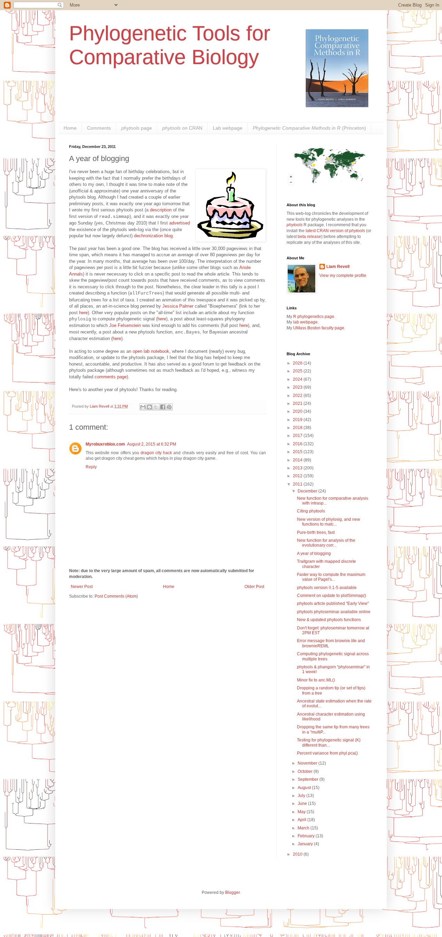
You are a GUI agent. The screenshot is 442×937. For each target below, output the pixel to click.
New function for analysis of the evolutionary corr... (326, 543)
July (302, 795)
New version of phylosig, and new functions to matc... (328, 522)
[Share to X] (156, 406)
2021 (298, 403)
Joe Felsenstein (125, 325)
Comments (99, 128)
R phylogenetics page (313, 316)
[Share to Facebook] (162, 406)
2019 (298, 419)
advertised (179, 223)
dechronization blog (153, 235)
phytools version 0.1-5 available (327, 587)
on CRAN (182, 128)
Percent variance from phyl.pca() (327, 753)
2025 (298, 371)
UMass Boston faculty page (318, 328)
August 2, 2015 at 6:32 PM (151, 444)
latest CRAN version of (335, 230)
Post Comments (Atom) (116, 596)
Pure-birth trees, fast (316, 532)
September (308, 779)
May (302, 811)
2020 (298, 411)
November (308, 763)
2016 (298, 443)
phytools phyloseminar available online (334, 611)
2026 (298, 363)
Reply (91, 467)
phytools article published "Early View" (333, 603)
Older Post (254, 586)
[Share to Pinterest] (169, 406)
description (161, 209)
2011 (298, 484)
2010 (298, 854)
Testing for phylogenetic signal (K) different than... (329, 742)
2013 (298, 468)
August (305, 787)
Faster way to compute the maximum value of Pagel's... (331, 577)
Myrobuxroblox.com (105, 444)
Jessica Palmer (177, 306)
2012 (298, 476)
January (306, 843)
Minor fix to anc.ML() (316, 680)
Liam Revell (337, 266)
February (307, 836)
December (308, 491)
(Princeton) (309, 128)
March (304, 828)
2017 (298, 435)
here (83, 312)
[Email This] (143, 406)
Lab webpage (227, 128)
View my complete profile (342, 275)
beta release (309, 236)
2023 (298, 387)
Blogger (232, 892)
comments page (111, 376)
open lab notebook (151, 351)
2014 (298, 460)
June (303, 803)
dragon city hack (156, 452)
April (302, 819)
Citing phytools (311, 511)
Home (70, 128)
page (136, 128)
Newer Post (82, 586)
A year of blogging (314, 553)
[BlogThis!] (149, 406)
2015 (298, 451)
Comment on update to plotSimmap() (331, 595)
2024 (298, 379)
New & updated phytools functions (329, 619)
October (306, 771)
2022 (298, 395)
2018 (298, 427)
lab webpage (305, 322)
